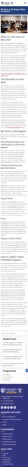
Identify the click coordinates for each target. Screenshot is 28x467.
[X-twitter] (11, 407)
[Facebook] (2, 407)
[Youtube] (15, 407)
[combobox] (14, 333)
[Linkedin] (8, 407)
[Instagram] (5, 407)
